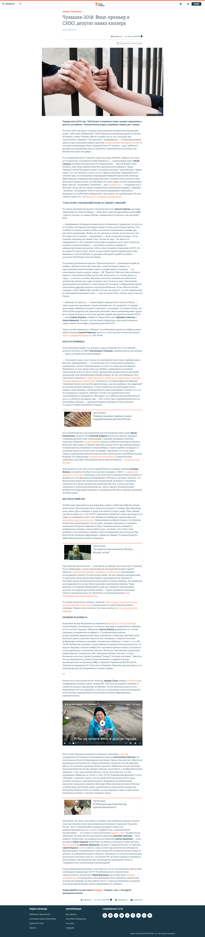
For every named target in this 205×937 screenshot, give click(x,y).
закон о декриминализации (76, 336)
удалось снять (117, 833)
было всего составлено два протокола (103, 197)
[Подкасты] (144, 915)
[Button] (116, 36)
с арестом (123, 754)
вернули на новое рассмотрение (78, 520)
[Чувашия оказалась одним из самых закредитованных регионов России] (77, 419)
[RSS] (138, 915)
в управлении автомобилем (102, 457)
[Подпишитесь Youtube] (121, 915)
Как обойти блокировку (76, 919)
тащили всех (115, 185)
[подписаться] (149, 915)
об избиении (133, 681)
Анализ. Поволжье (72, 12)
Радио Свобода (73, 707)
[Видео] (180, 4)
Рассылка (70, 924)
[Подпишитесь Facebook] (110, 915)
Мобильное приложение (39, 915)
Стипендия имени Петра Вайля (42, 919)
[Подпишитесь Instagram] (133, 915)
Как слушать (71, 915)
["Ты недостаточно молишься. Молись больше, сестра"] (77, 552)
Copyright (70, 928)
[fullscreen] (140, 743)
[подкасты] (188, 4)
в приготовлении (92, 442)
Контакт (32, 928)
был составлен (69, 845)
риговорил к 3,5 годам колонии (121, 624)
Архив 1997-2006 (36, 924)
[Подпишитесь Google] (104, 915)
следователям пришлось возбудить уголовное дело (96, 572)
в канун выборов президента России (122, 143)
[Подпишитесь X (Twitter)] (116, 915)
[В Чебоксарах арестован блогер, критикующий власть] (77, 807)
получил (82, 848)
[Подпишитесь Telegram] (127, 915)
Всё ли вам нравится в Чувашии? (81, 704)
